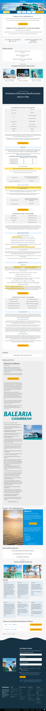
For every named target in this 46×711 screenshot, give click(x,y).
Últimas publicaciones (39, 694)
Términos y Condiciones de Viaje (31, 695)
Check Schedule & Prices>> (23, 209)
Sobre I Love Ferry (22, 698)
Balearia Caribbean (32, 121)
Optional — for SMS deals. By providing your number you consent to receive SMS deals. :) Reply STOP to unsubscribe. (30, 666)
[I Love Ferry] (22, 1)
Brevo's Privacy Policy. (37, 681)
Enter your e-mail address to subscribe (26, 652)
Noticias (37, 696)
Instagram (39, 702)
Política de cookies (38, 709)
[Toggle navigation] (43, 1)
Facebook (39, 700)
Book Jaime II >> (33, 523)
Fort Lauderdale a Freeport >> (36, 629)
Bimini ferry (13, 384)
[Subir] (44, 709)
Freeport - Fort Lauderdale (8, 403)
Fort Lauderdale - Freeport (14, 369)
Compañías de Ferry (22, 696)
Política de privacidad (26, 709)
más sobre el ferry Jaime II (32, 543)
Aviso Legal (32, 709)
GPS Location (31, 180)
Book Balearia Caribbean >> (13, 378)
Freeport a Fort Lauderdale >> (36, 624)
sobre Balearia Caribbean (13, 501)
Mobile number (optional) (24, 662)
